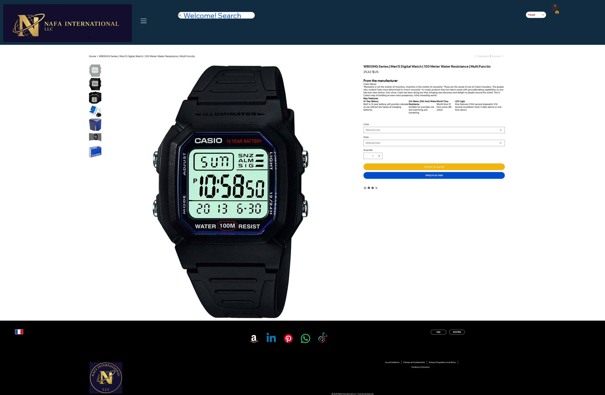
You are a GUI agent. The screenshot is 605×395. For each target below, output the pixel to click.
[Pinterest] (372, 187)
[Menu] (144, 21)
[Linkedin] (271, 338)
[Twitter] (376, 187)
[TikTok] (322, 338)
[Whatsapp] (305, 338)
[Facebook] (368, 187)
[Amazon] (254, 338)
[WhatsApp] (365, 187)
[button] (555, 7)
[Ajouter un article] (379, 156)
